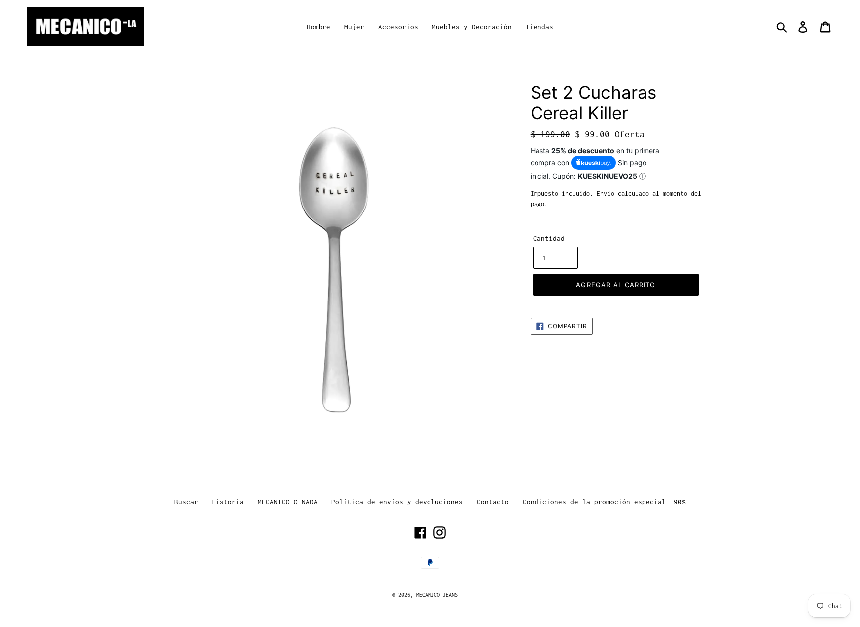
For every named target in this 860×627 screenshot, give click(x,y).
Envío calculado (623, 193)
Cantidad (549, 238)
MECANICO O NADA (288, 502)
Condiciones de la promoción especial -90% (604, 502)
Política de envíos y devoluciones (397, 502)
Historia (228, 502)
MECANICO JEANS (437, 595)
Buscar (186, 502)
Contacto (493, 502)
